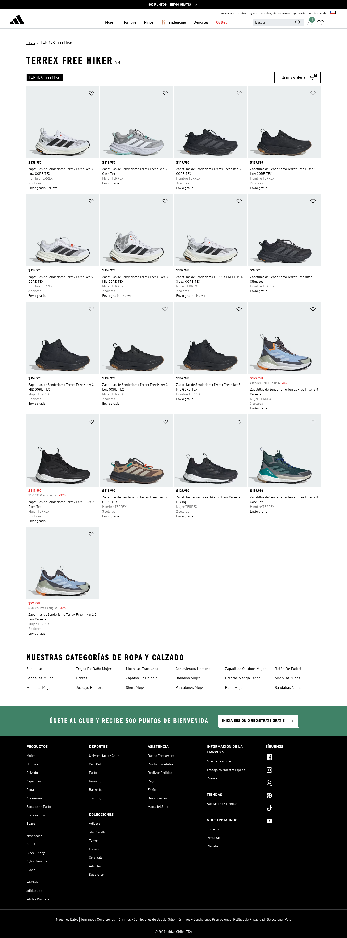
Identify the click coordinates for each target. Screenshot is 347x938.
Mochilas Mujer (39, 688)
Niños (149, 23)
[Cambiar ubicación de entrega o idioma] (333, 13)
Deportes (201, 23)
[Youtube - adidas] (293, 821)
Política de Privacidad (249, 919)
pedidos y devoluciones (275, 13)
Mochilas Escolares (142, 669)
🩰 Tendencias (173, 23)
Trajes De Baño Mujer (94, 669)
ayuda (253, 13)
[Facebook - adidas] (293, 758)
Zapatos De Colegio (141, 678)
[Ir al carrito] (332, 22)
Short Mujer (135, 688)
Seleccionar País (279, 919)
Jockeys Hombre (89, 688)
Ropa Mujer (234, 688)
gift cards (299, 13)
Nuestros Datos (67, 919)
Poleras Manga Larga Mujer (242, 679)
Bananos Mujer (187, 678)
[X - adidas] (293, 783)
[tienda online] (17, 20)
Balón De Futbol (288, 669)
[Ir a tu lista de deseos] (320, 22)
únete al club (317, 13)
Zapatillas (34, 669)
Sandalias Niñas (288, 688)
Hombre (129, 23)
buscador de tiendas (233, 13)
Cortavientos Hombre (192, 669)
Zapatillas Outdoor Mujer (245, 669)
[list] (150, 77)
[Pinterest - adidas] (293, 796)
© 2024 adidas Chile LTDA (173, 932)
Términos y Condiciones (97, 919)
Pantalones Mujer (189, 688)
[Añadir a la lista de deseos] (91, 94)
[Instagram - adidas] (293, 770)
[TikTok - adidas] (293, 809)
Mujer (110, 23)
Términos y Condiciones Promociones (204, 919)
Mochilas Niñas (287, 678)
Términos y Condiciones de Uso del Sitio (146, 919)
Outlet (221, 23)
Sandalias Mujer (39, 678)
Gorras (81, 678)
